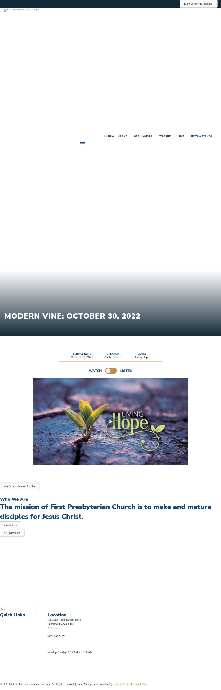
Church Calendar (9, 627)
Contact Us (6, 667)
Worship (165, 136)
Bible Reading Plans (36, 646)
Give (181, 136)
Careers (4, 659)
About (122, 136)
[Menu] (83, 142)
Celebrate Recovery (36, 621)
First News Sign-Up (12, 674)
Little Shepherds (11, 678)
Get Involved (143, 136)
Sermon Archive (9, 635)
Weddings (5, 643)
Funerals (4, 651)
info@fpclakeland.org (59, 644)
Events (3, 619)
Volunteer (30, 638)
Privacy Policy (139, 684)
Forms (28, 653)
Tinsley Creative (122, 684)
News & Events (201, 136)
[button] (110, 421)
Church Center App (36, 662)
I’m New (109, 136)
